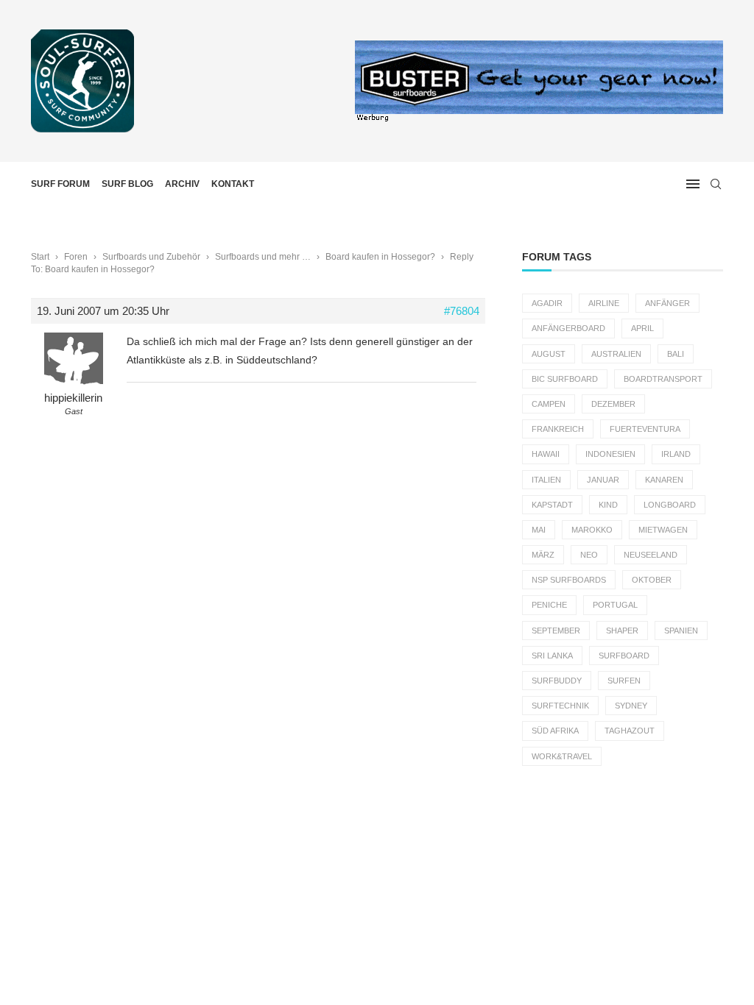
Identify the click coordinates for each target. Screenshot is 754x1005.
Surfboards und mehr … (263, 257)
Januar (603, 479)
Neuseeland (650, 554)
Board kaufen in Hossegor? (380, 257)
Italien (546, 479)
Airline (603, 303)
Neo (589, 554)
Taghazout (630, 730)
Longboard (670, 504)
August (549, 353)
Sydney (631, 705)
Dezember (613, 403)
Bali (675, 353)
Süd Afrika (555, 730)
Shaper (622, 630)
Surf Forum (60, 184)
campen (549, 403)
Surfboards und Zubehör (151, 257)
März (543, 554)
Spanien (681, 630)
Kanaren (664, 479)
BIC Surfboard (565, 378)
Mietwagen (663, 529)
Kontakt (232, 184)
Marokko (592, 529)
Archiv (182, 184)
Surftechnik (560, 705)
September (556, 630)
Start (40, 257)
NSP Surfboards (569, 579)
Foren (76, 257)
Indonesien (610, 454)
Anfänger (667, 303)
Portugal (615, 604)
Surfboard (624, 655)
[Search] (715, 184)
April (642, 328)
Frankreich (558, 429)
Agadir (547, 303)
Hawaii (546, 454)
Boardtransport (663, 378)
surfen (624, 680)
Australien (616, 353)
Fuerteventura (645, 429)
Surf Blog (127, 184)
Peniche (549, 604)
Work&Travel (562, 756)
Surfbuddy (557, 680)
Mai (539, 529)
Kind (608, 504)
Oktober (652, 579)
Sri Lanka (552, 655)
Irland (676, 454)
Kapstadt (552, 504)
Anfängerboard (568, 328)
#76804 (461, 311)
